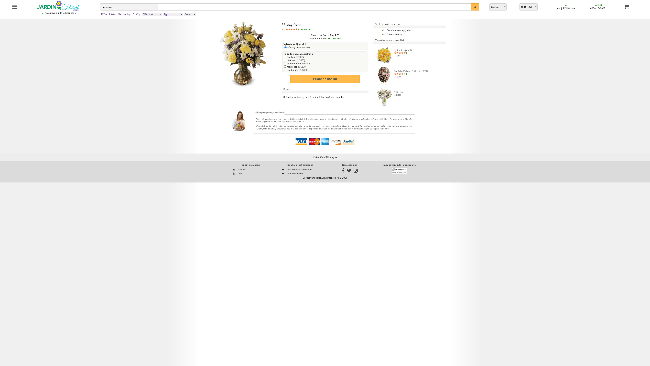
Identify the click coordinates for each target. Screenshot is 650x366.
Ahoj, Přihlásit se (566, 8)
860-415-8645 (597, 8)
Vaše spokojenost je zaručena (269, 112)
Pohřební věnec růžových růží (411, 71)
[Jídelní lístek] (9, 7)
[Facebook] (343, 171)
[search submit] (475, 7)
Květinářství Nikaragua (325, 157)
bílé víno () (296, 60)
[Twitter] (349, 171)
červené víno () (298, 63)
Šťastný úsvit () (298, 47)
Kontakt (598, 5)
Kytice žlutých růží (404, 50)
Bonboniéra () (297, 70)
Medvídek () (296, 66)
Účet (566, 5)
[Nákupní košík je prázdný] (626, 7)
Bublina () (295, 57)
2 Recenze (305, 29)
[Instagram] (356, 171)
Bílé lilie (398, 92)
